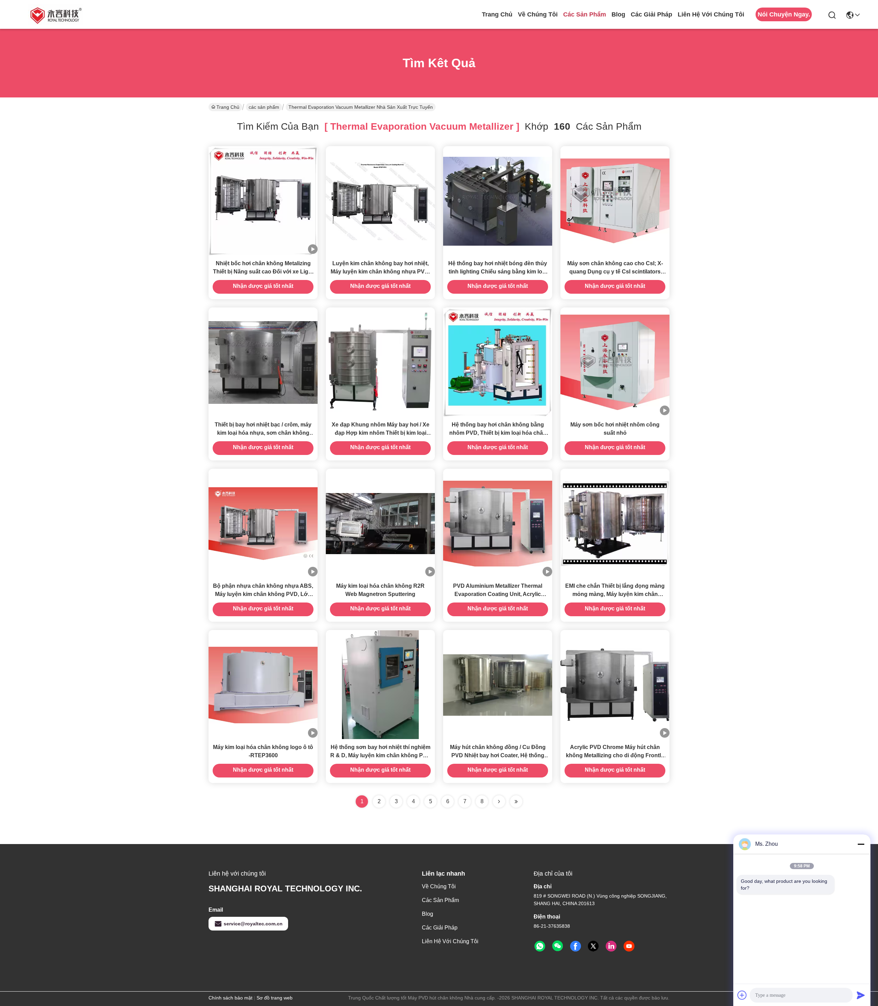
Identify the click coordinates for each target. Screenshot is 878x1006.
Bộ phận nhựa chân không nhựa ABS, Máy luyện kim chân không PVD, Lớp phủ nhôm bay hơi (263, 594)
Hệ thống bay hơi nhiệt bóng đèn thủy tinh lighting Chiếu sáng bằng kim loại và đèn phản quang (497, 271)
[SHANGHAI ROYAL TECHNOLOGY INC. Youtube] (629, 946)
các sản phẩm (584, 14)
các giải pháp (651, 14)
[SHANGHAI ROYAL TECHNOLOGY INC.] (55, 14)
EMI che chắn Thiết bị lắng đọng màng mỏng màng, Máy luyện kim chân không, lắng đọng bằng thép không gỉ (615, 594)
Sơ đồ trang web (275, 998)
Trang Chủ (497, 14)
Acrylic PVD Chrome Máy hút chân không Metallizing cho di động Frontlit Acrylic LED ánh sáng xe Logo (615, 755)
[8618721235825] (540, 946)
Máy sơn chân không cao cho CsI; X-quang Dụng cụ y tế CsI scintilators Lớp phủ (615, 271)
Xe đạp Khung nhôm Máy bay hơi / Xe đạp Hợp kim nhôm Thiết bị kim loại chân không (380, 433)
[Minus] (861, 844)
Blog (618, 14)
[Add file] (742, 995)
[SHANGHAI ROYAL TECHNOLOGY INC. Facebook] (575, 946)
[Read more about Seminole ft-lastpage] (516, 801)
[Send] (860, 995)
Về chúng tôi (538, 14)
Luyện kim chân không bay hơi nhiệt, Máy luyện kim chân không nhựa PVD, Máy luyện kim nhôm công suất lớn (380, 271)
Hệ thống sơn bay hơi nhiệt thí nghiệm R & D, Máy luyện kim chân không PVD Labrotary (380, 755)
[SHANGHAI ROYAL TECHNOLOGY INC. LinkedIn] (611, 946)
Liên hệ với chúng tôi (711, 14)
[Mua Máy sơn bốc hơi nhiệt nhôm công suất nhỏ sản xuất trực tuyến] (614, 362)
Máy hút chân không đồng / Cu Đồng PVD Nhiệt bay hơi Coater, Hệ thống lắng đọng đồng (498, 755)
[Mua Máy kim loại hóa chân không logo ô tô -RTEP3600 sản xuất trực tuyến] (263, 684)
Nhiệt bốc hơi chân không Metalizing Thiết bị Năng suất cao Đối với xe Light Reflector (263, 271)
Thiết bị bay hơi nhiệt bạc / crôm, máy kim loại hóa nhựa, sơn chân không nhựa (263, 433)
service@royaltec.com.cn (253, 923)
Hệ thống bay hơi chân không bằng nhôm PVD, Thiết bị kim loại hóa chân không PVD (497, 433)
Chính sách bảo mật (230, 998)
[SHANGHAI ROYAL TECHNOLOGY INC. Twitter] (593, 946)
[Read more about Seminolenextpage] (499, 801)
